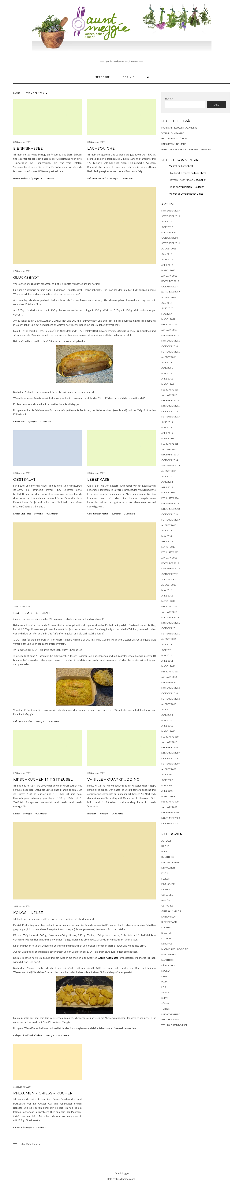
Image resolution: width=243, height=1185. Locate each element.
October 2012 (169, 574)
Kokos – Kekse (28, 913)
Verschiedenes (170, 1019)
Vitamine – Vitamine (172, 133)
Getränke (167, 905)
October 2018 (169, 237)
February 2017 (169, 324)
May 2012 (166, 590)
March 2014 (168, 492)
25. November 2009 (21, 473)
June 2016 (167, 367)
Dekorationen (170, 862)
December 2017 (170, 281)
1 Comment (41, 1127)
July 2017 (166, 302)
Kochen (24, 178)
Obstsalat (24, 479)
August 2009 (168, 769)
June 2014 (167, 481)
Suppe (28, 513)
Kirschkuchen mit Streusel (43, 779)
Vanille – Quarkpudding (113, 779)
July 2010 (166, 709)
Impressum (102, 77)
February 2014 (169, 498)
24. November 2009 (95, 473)
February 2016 (169, 389)
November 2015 (170, 405)
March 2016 (168, 384)
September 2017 (170, 291)
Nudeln (165, 970)
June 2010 (167, 714)
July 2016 (166, 362)
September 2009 (170, 763)
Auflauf (90, 178)
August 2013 (168, 525)
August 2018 (168, 248)
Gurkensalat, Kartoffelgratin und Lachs (186, 149)
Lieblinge (166, 943)
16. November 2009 (21, 1087)
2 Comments (48, 178)
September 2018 (170, 243)
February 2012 (169, 606)
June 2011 (167, 650)
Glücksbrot (26, 277)
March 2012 (168, 601)
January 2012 (169, 612)
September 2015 (170, 416)
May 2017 (166, 313)
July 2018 (166, 253)
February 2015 (169, 443)
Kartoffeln (168, 916)
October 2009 (169, 758)
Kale (109, 1178)
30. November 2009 (21, 142)
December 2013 (170, 503)
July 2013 (166, 530)
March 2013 (168, 546)
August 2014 (168, 470)
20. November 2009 (95, 773)
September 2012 (170, 579)
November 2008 (170, 818)
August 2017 (168, 297)
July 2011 (166, 644)
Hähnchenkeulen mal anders (179, 127)
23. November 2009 (21, 606)
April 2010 (167, 725)
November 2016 (170, 340)
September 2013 (170, 519)
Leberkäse (98, 479)
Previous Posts (29, 1143)
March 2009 (168, 796)
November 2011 (170, 622)
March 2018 (168, 270)
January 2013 (169, 557)
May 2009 (166, 785)
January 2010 (169, 742)
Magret (173, 165)
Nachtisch (91, 813)
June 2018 (167, 259)
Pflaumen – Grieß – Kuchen (43, 1093)
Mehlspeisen (168, 954)
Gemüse (16, 178)
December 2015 (170, 400)
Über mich (128, 77)
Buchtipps (167, 856)
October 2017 (169, 286)
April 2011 (167, 660)
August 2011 (168, 638)
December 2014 (170, 454)
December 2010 (170, 682)
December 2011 (170, 617)
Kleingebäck (18, 1035)
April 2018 (167, 265)
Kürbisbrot (187, 165)
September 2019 (170, 216)
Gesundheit (200, 179)
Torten (165, 1008)
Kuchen (16, 813)
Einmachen (168, 867)
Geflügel (167, 894)
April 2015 (167, 433)
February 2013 (169, 552)
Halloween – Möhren (174, 138)
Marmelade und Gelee (174, 949)
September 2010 (170, 698)
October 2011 (169, 628)
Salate (165, 992)
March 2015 (168, 438)
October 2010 (169, 693)
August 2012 (168, 584)
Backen (97, 178)
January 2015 (169, 449)
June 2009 (167, 780)
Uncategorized (170, 1014)
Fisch (104, 178)
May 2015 (166, 427)
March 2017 (168, 319)
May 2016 (166, 373)
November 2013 (170, 508)
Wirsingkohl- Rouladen (191, 186)
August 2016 (168, 357)
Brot (22, 421)
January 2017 (169, 329)
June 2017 (167, 308)
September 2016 (170, 351)
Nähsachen (168, 965)
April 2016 (167, 378)
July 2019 (166, 221)
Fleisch (165, 878)
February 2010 (169, 736)
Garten (165, 889)
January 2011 (169, 676)
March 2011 (168, 666)
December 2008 (170, 812)
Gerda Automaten (109, 957)
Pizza (164, 981)
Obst (23, 513)
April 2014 (167, 487)
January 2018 (169, 275)
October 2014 (169, 460)
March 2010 (168, 731)
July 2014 (166, 476)
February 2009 (169, 801)
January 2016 (169, 395)
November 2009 (170, 752)
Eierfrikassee (28, 148)
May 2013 (166, 536)
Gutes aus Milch (94, 513)
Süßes (165, 1003)
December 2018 (170, 232)
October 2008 (169, 823)
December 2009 (170, 747)
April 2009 (167, 790)
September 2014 (170, 465)
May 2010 (166, 720)
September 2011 (170, 633)
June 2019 (167, 227)
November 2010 (170, 687)
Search (169, 98)
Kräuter (166, 932)
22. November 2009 (21, 773)
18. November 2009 (21, 906)
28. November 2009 (95, 142)
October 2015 (169, 411)
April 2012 (167, 595)
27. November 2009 (21, 271)
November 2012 (170, 568)
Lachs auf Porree (32, 613)
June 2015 (167, 422)
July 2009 (166, 774)
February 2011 (169, 671)
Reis (163, 987)
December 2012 (170, 563)
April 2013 (167, 541)
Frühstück (168, 884)
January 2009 (169, 807)
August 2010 (168, 704)
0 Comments (127, 178)
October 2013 (169, 514)
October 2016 (169, 346)
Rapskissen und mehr (173, 144)
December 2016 (170, 335)
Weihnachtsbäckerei (33, 1035)
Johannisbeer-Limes (192, 193)
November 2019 (170, 210)
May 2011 (166, 655)
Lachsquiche (101, 148)
